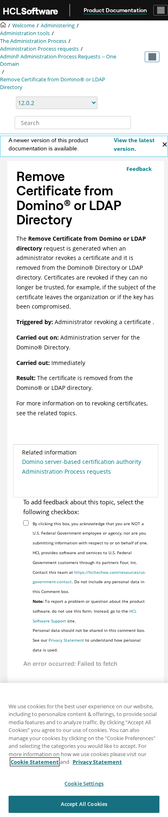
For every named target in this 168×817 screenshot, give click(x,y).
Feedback (139, 168)
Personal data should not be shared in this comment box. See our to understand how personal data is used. (89, 640)
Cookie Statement (35, 762)
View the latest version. (134, 144)
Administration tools (25, 33)
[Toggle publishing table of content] (152, 56)
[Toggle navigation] (160, 10)
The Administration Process (33, 41)
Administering (58, 25)
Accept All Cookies (84, 804)
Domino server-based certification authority (81, 462)
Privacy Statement (66, 640)
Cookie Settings (84, 783)
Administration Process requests (39, 48)
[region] (84, 750)
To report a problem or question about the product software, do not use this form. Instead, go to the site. (89, 611)
